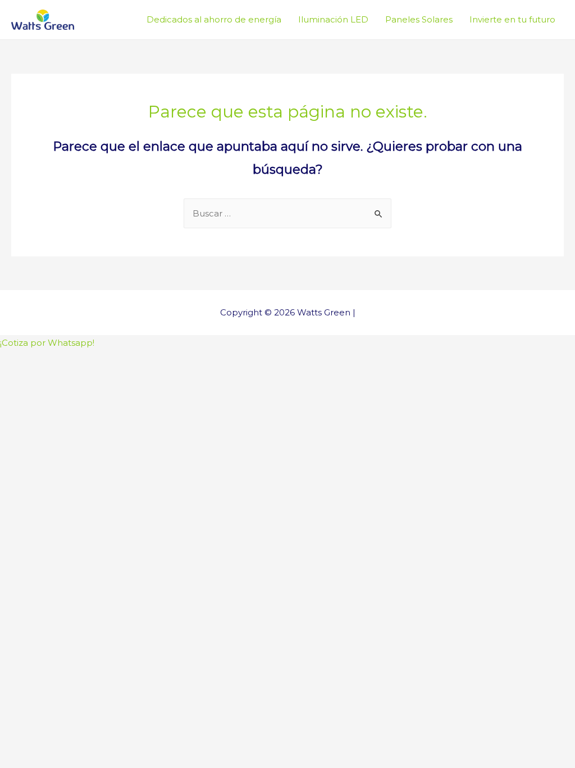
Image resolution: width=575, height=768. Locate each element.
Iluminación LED (333, 19)
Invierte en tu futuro (512, 19)
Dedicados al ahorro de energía (214, 19)
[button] (47, 342)
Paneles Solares (419, 19)
